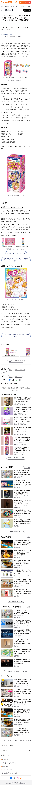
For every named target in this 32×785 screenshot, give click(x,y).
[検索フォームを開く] (16, 2)
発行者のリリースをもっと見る (16, 457)
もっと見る (27, 467)
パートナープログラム (8, 763)
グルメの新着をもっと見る (16, 601)
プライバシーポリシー (8, 769)
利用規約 (4, 766)
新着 (2, 6)
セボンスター (18, 376)
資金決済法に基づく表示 (9, 773)
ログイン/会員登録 (25, 2)
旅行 (17, 6)
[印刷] (20, 380)
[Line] (16, 380)
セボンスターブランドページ (16, 253)
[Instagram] (18, 778)
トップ (3, 740)
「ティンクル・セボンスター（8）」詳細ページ (16, 335)
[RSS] (21, 778)
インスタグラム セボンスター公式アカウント (16, 260)
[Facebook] (10, 380)
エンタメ (7, 6)
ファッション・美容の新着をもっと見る (16, 671)
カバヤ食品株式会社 (6, 34)
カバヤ (11, 376)
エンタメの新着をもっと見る (16, 531)
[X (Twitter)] (13, 380)
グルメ (13, 6)
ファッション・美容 (25, 6)
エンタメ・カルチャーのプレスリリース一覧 (20, 740)
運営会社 (4, 759)
